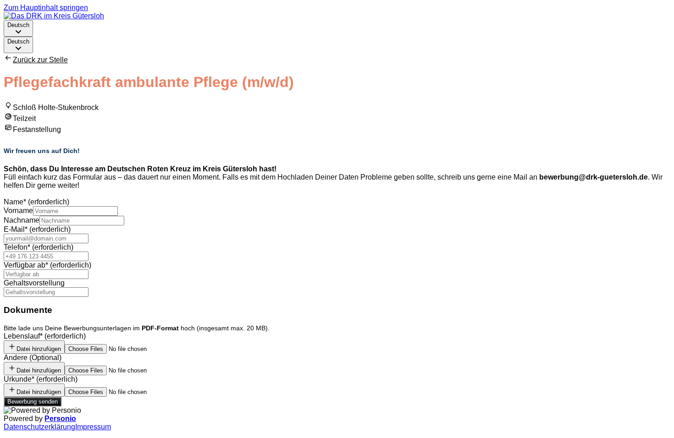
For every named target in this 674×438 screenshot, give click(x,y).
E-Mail (37, 229)
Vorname (18, 210)
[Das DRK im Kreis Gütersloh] (54, 16)
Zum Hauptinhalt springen (46, 7)
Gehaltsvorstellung (34, 283)
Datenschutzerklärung (39, 427)
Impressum (93, 427)
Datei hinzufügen (39, 348)
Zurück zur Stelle (40, 60)
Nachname (21, 220)
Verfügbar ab (47, 265)
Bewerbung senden (32, 401)
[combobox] (18, 28)
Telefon (38, 247)
